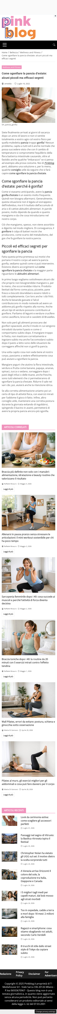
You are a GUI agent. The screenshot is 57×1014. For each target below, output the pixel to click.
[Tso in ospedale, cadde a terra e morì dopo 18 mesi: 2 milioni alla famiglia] (9, 914)
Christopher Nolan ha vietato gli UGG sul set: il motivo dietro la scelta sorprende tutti (38, 856)
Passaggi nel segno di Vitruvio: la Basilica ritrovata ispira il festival (37, 839)
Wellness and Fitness (12, 67)
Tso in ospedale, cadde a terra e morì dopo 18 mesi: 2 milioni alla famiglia (37, 914)
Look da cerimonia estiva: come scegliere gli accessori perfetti (36, 821)
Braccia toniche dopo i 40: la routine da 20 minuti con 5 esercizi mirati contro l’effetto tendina (25, 663)
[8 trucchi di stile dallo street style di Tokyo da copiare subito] (9, 950)
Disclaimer (34, 973)
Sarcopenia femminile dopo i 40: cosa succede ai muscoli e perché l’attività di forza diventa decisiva (28, 600)
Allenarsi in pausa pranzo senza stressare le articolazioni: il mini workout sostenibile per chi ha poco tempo (28, 538)
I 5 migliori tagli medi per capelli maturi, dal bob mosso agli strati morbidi (37, 896)
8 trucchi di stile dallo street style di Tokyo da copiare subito (36, 950)
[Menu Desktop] (5, 45)
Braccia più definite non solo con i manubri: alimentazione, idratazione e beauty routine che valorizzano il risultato (28, 475)
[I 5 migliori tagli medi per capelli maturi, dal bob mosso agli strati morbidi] (9, 896)
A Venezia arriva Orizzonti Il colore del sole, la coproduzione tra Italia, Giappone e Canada (36, 876)
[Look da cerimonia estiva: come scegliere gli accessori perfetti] (9, 821)
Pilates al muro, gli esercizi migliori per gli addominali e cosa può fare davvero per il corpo (28, 782)
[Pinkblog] (19, 27)
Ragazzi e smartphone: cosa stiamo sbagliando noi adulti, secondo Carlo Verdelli (37, 932)
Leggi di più (8, 489)
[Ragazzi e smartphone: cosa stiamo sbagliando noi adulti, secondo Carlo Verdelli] (9, 932)
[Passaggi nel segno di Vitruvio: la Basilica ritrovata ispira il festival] (9, 839)
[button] (54, 45)
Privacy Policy (20, 974)
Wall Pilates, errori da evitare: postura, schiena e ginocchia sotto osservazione (28, 723)
